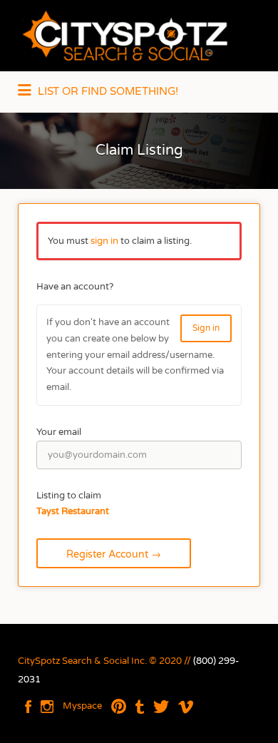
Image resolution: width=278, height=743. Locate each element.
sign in (104, 241)
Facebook (28, 706)
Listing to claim (68, 495)
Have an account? (74, 286)
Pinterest (118, 706)
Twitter (161, 706)
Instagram (47, 706)
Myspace (82, 706)
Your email (58, 432)
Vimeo (185, 706)
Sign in (206, 328)
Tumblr (139, 706)
